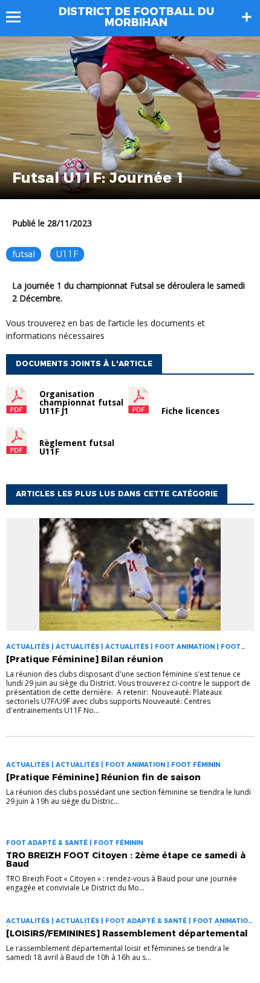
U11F (67, 254)
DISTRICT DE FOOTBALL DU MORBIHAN (136, 17)
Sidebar (246, 17)
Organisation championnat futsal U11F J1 (81, 402)
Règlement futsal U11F (76, 447)
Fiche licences (190, 411)
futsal (23, 254)
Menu (19, 17)
